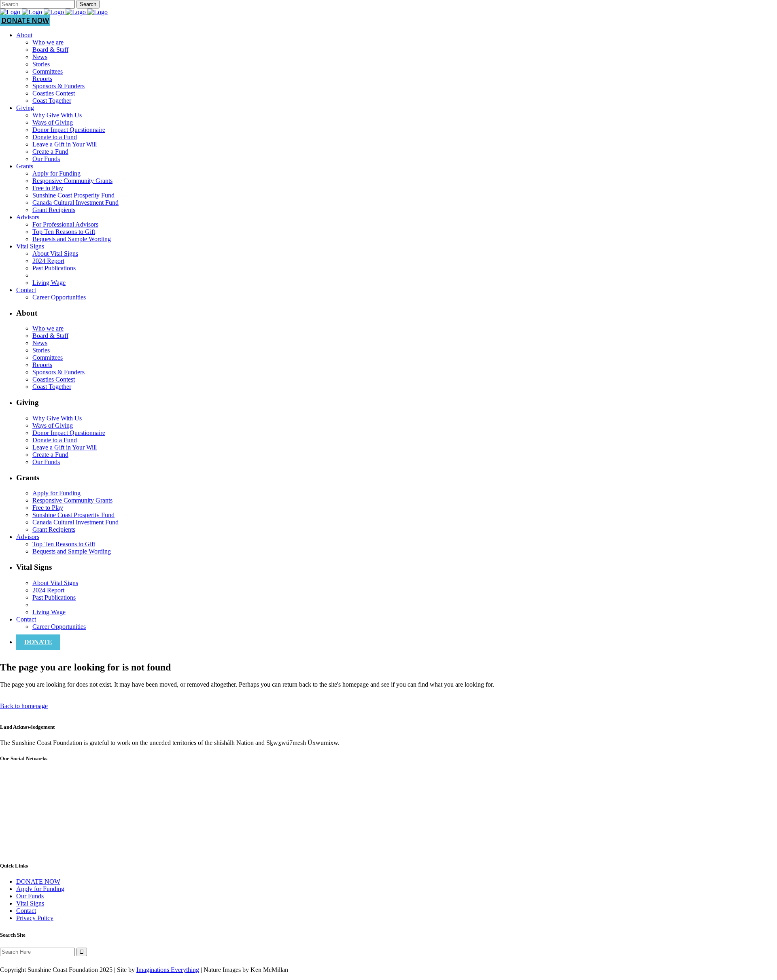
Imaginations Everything (167, 969)
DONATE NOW (25, 20)
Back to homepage (24, 705)
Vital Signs (30, 903)
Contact (26, 910)
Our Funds (30, 896)
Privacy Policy (34, 917)
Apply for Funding (40, 888)
